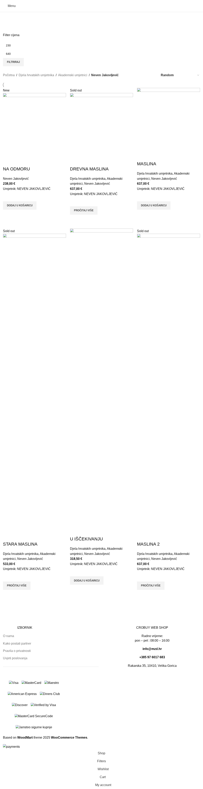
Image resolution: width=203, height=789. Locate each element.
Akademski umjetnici (72, 75)
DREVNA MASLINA (89, 168)
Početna (9, 75)
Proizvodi (11, 26)
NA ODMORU (16, 168)
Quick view (8, 215)
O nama (8, 636)
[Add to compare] (8, 161)
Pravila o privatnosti (17, 651)
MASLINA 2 (148, 544)
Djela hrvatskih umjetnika (36, 75)
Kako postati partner (17, 643)
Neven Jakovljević (16, 178)
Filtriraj (13, 62)
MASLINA (146, 163)
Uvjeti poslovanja (15, 658)
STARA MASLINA (20, 544)
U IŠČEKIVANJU (86, 538)
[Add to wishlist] (8, 196)
